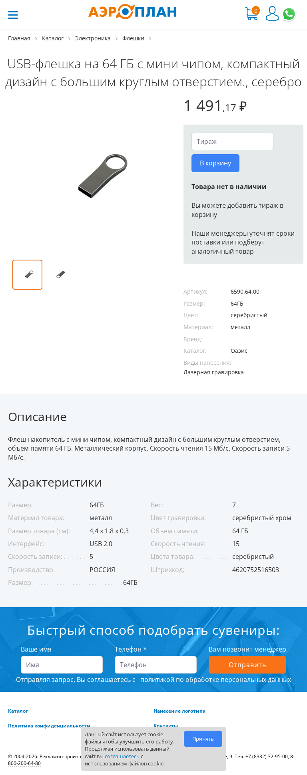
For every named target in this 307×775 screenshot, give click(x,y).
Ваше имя (36, 649)
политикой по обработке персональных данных (215, 679)
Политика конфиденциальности (49, 726)
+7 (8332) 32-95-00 (266, 756)
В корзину (215, 163)
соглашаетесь (122, 756)
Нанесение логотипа (179, 711)
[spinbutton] (232, 141)
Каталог (18, 711)
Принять (203, 738)
